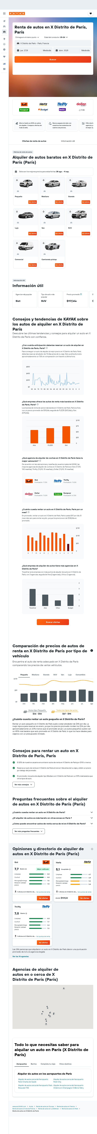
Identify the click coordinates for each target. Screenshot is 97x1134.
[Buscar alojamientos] (4, 26)
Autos (31, 1106)
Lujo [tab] (70, 675)
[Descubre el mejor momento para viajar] (4, 49)
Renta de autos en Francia (66, 1106)
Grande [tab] (46, 675)
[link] (53, 622)
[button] (4, 13)
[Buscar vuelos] (4, 21)
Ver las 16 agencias (21, 956)
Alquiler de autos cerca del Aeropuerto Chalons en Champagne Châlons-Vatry (68, 1086)
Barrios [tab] (34, 1064)
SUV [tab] (55, 675)
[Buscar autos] (4, 31)
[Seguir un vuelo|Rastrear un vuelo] (4, 44)
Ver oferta (32, 202)
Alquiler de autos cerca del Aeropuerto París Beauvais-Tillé (35, 1086)
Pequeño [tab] (24, 675)
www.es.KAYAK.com (19, 1106)
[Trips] (4, 56)
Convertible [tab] (80, 675)
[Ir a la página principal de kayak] (17, 13)
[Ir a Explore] (4, 38)
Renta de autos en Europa (45, 1106)
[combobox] (27, 37)
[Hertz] (87, 862)
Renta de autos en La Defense (48, 1109)
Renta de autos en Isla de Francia (24, 1109)
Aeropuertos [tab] (22, 1064)
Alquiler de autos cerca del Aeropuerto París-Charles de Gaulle (33, 1080)
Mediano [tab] (35, 675)
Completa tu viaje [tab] (48, 1064)
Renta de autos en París (70, 1109)
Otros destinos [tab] (65, 1064)
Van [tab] (62, 675)
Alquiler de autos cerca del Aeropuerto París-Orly (68, 1080)
